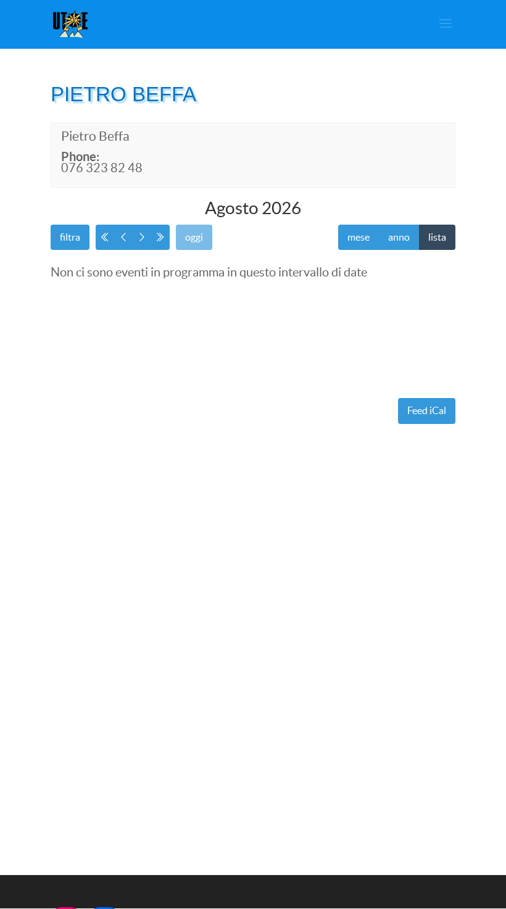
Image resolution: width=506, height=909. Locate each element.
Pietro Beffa (95, 136)
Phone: (80, 156)
